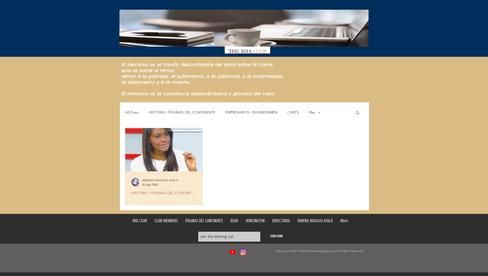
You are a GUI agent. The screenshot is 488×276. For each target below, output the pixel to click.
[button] (357, 113)
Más (312, 112)
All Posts (132, 112)
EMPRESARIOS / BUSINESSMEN (251, 112)
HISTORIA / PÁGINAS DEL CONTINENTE (182, 112)
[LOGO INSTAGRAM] (243, 252)
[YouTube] (233, 252)
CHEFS (293, 112)
